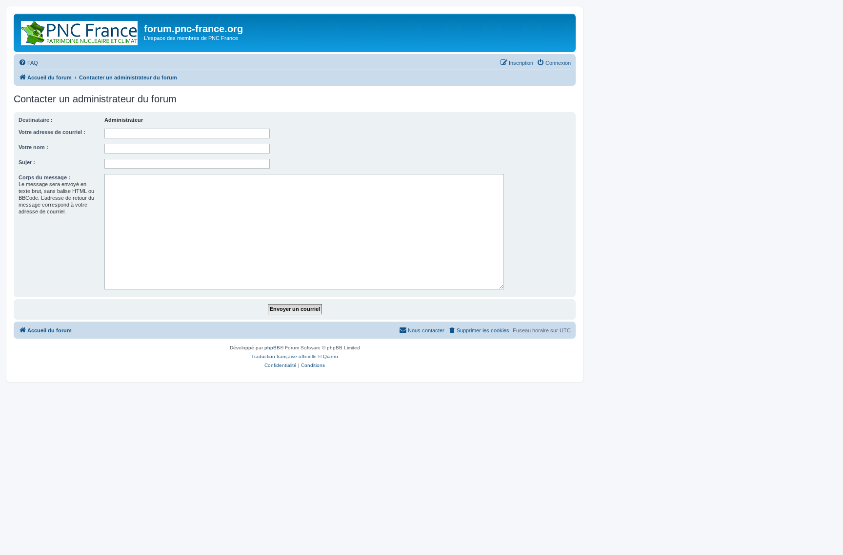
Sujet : (27, 162)
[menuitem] (28, 63)
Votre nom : (33, 147)
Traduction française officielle (284, 356)
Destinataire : (36, 120)
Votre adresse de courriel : (52, 132)
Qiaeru (330, 356)
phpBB (272, 347)
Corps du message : (44, 177)
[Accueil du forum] (80, 31)
